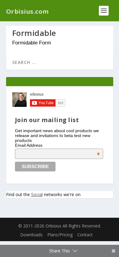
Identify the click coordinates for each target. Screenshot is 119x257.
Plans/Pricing (60, 235)
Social (37, 194)
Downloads (31, 235)
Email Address (57, 145)
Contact (85, 235)
